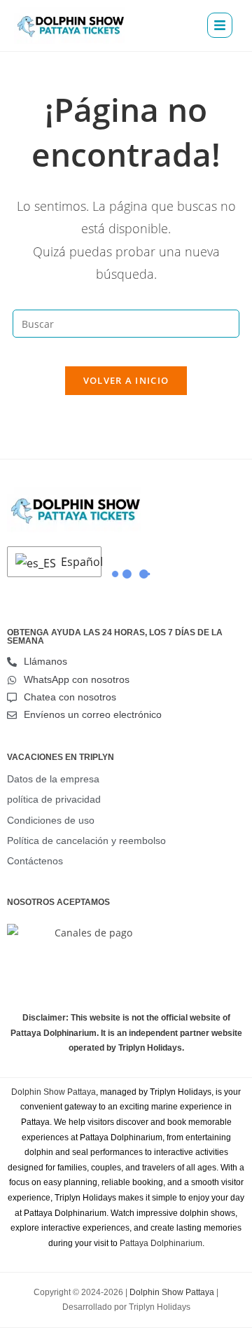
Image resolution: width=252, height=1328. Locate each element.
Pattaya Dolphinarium (161, 1243)
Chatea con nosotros (70, 697)
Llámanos (45, 661)
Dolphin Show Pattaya (53, 1092)
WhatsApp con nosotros (77, 679)
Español (77, 561)
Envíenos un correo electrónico (93, 714)
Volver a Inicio (126, 380)
